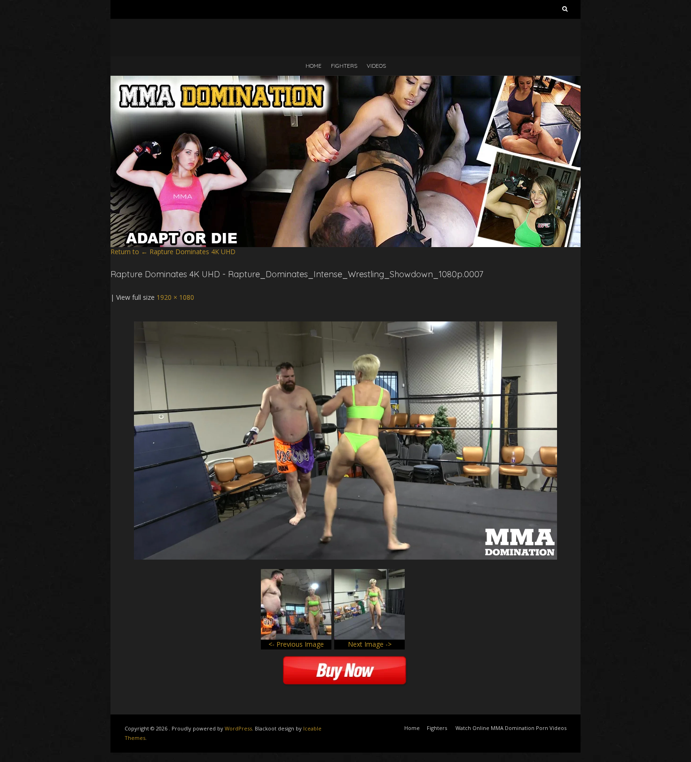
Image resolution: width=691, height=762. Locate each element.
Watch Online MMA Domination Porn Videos (510, 727)
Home (314, 65)
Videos (376, 65)
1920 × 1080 (175, 297)
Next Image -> (370, 644)
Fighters (344, 65)
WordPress (238, 728)
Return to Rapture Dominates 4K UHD (173, 251)
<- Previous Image (296, 644)
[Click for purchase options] (345, 325)
